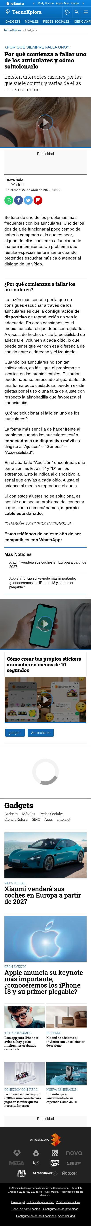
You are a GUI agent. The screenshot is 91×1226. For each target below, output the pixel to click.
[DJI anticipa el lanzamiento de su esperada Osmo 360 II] (66, 1074)
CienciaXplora (16, 819)
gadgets (15, 732)
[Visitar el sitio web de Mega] (17, 1163)
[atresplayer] (67, 12)
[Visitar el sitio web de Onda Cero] (55, 1163)
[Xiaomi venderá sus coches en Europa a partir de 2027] (45, 855)
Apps (48, 819)
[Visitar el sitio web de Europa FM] (74, 1163)
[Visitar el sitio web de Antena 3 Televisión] (17, 1153)
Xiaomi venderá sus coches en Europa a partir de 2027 (42, 895)
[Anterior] (33, 3)
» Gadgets (29, 30)
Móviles (32, 21)
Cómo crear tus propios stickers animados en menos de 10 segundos (44, 664)
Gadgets (13, 21)
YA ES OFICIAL (14, 883)
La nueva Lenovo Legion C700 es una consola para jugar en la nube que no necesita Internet (22, 1099)
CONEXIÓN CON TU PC (21, 1089)
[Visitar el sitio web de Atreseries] (36, 1163)
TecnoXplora (12, 30)
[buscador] (76, 12)
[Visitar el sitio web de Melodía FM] (21, 1173)
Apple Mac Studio (67, 3)
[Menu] (85, 12)
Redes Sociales (56, 21)
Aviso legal (18, 1202)
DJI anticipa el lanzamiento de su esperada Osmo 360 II (61, 1098)
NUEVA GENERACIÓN (62, 1089)
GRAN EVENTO (15, 967)
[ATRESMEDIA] (45, 1140)
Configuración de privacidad (60, 1209)
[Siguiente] (83, 3)
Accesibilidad (66, 1216)
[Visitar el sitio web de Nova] (74, 1153)
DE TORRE (53, 1033)
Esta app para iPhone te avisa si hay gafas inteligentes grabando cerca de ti (21, 1043)
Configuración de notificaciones (36, 1216)
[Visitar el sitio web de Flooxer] (69, 1173)
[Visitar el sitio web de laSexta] (36, 1153)
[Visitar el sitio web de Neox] (55, 1153)
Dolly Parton (46, 3)
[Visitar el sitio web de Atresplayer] (45, 1173)
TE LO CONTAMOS (17, 1033)
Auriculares (40, 732)
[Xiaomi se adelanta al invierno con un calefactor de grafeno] (66, 1017)
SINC (36, 819)
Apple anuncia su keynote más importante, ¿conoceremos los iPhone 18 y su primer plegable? (42, 583)
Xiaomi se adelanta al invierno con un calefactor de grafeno (65, 1041)
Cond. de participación (25, 1209)
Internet (63, 819)
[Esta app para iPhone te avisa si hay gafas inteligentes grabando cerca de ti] (24, 1017)
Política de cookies (68, 1202)
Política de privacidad (40, 1202)
